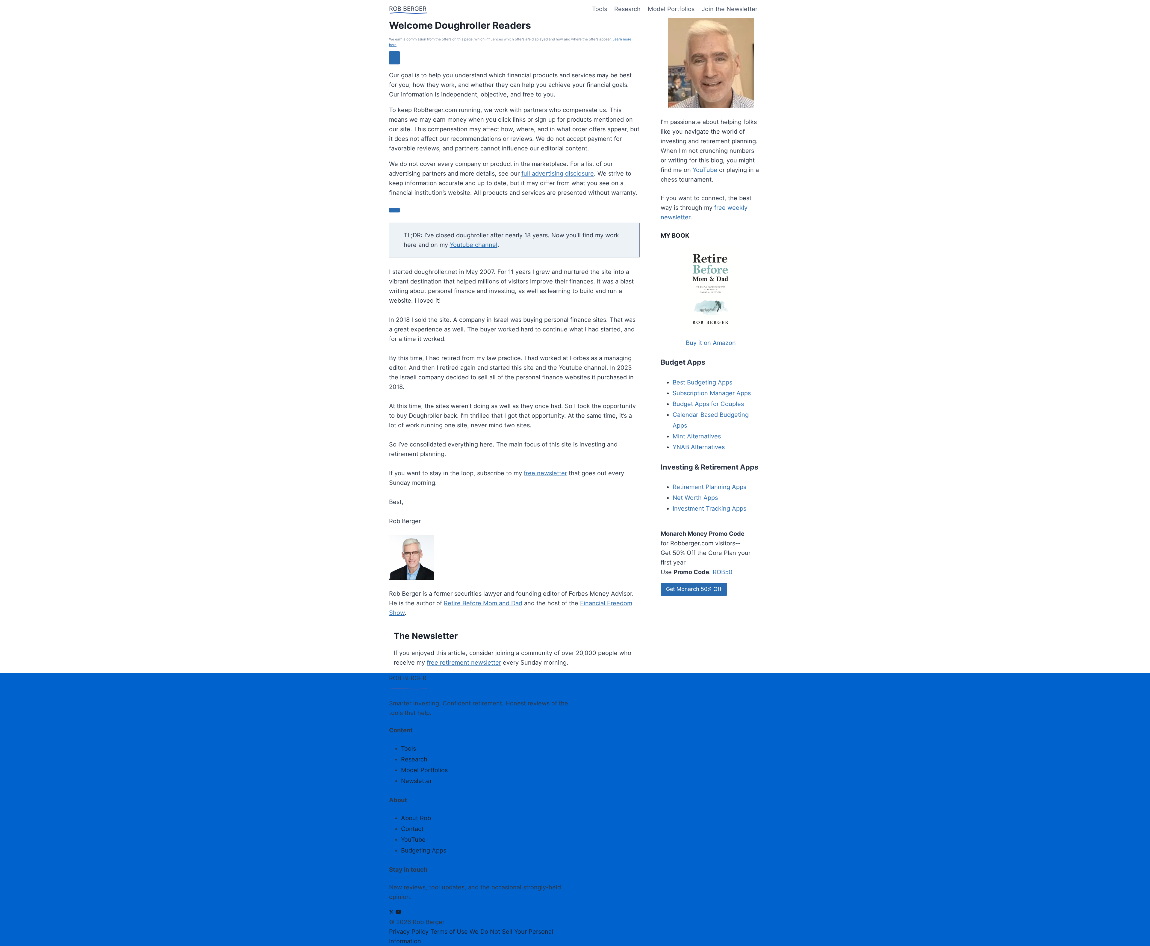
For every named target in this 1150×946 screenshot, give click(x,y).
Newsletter (416, 780)
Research (627, 9)
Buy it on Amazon (711, 342)
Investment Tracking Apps (709, 508)
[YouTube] (398, 912)
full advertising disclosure (557, 173)
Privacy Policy (409, 931)
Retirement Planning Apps (709, 487)
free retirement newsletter (464, 662)
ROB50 (723, 572)
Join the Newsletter (729, 9)
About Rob (416, 818)
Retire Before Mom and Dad (483, 603)
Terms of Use (449, 931)
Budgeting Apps (423, 850)
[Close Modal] (394, 57)
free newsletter (545, 473)
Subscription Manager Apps (712, 393)
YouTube (705, 169)
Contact (412, 828)
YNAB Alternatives (699, 447)
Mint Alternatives (697, 436)
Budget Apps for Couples (708, 404)
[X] (391, 912)
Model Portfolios (671, 9)
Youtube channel (473, 244)
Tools (599, 9)
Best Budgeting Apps (702, 382)
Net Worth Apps (695, 497)
